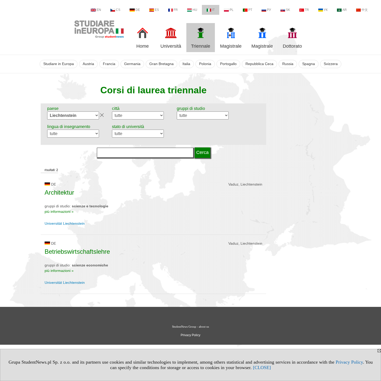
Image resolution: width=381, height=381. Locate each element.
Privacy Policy (349, 362)
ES (157, 10)
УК (326, 10)
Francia (109, 64)
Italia (186, 64)
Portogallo (228, 64)
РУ (269, 10)
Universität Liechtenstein (65, 223)
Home (142, 46)
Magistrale (231, 46)
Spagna (308, 64)
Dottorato (292, 46)
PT (250, 10)
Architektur (59, 192)
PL (232, 10)
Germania (132, 64)
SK (288, 10)
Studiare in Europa (58, 64)
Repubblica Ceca (259, 64)
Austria (88, 64)
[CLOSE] (262, 367)
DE (138, 10)
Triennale (200, 46)
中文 (365, 10)
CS (118, 10)
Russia (287, 64)
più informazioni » (59, 211)
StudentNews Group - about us (190, 326)
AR (344, 10)
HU (195, 10)
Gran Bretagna (161, 64)
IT (213, 10)
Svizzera (331, 64)
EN (99, 10)
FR (176, 10)
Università (170, 46)
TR (307, 10)
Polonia (205, 64)
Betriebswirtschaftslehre (77, 251)
